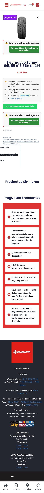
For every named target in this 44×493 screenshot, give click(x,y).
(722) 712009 (22, 445)
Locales (27, 489)
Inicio (5, 489)
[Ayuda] (38, 485)
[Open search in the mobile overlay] (25, 5)
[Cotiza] (17, 485)
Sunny (17, 144)
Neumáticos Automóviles (28, 139)
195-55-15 (15, 139)
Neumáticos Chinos (9, 142)
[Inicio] (6, 485)
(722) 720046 (22, 448)
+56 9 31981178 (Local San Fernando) (25, 402)
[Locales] (27, 485)
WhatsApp (24, 96)
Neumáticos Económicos (25, 142)
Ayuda (38, 489)
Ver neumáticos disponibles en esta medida (24, 49)
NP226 (12, 144)
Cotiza (16, 489)
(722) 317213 (32, 405)
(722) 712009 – (26, 382)
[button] (6, 5)
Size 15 (36, 142)
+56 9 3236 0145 (16, 98)
